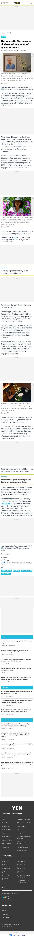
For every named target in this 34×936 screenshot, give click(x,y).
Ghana (3, 768)
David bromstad (27, 570)
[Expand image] (32, 55)
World (9, 33)
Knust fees (16, 570)
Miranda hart (6, 573)
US (2, 672)
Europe (3, 663)
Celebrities (4, 682)
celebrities (5, 503)
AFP (17, 50)
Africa (3, 654)
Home (3, 33)
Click (15, 238)
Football (3, 748)
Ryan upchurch (6, 570)
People (3, 728)
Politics (3, 645)
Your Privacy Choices (19, 935)
